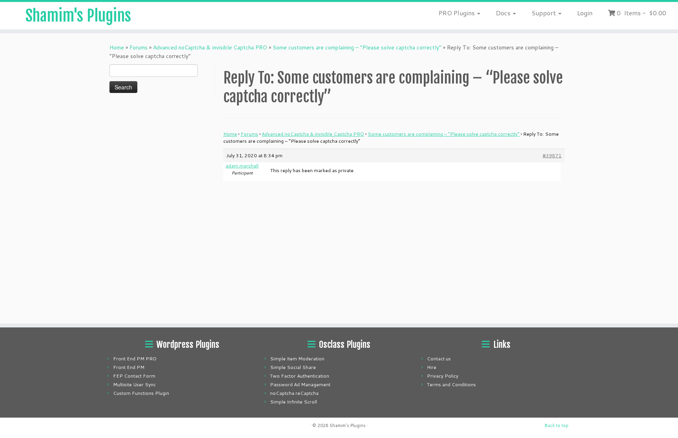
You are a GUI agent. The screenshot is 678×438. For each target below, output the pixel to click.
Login (584, 12)
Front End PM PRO (135, 358)
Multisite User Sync (134, 384)
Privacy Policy (442, 376)
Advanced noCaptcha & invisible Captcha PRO (210, 47)
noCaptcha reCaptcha (294, 393)
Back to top (557, 425)
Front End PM (128, 367)
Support (545, 12)
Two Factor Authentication (299, 376)
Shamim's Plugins (78, 15)
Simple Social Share (293, 367)
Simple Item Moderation (297, 358)
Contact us (439, 358)
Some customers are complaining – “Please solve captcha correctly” (357, 47)
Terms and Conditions (451, 384)
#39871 (552, 155)
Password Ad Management (300, 384)
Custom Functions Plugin (141, 393)
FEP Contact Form (134, 376)
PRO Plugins (457, 12)
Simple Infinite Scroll (293, 401)
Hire (431, 367)
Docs (504, 12)
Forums (138, 47)
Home (116, 47)
